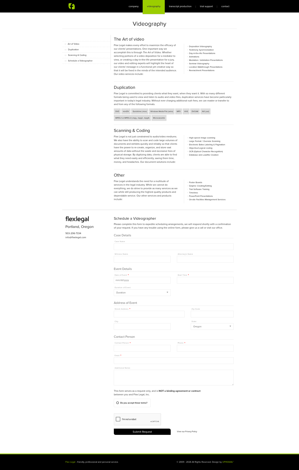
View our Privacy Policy (187, 431)
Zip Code (196, 309)
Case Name (120, 242)
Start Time (182, 275)
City (116, 321)
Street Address (121, 309)
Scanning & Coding (75, 55)
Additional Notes (122, 368)
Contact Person (122, 343)
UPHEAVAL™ (228, 462)
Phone (181, 343)
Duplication (72, 49)
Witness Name (121, 254)
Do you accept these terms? (133, 403)
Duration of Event (123, 288)
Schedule (79, 60)
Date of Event (121, 275)
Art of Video (72, 44)
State (194, 321)
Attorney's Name (185, 254)
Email (117, 356)
